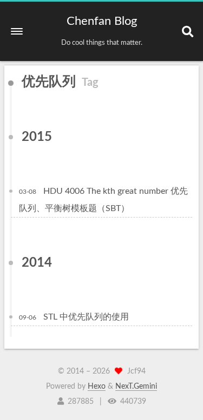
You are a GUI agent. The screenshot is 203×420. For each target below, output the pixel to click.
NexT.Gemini (136, 386)
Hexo (97, 386)
